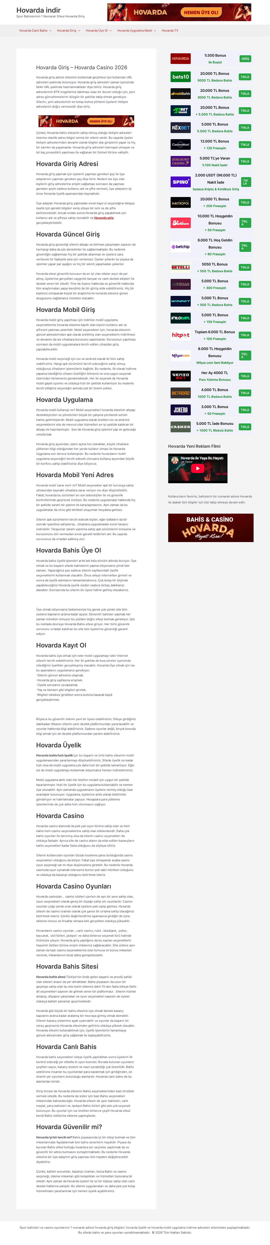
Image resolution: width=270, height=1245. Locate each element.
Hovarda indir (38, 10)
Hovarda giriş (104, 218)
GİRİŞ (245, 59)
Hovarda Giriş (66, 30)
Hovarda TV (170, 30)
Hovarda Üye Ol (97, 30)
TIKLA (245, 77)
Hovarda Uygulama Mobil (134, 30)
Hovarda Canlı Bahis (33, 30)
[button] (49, 31)
